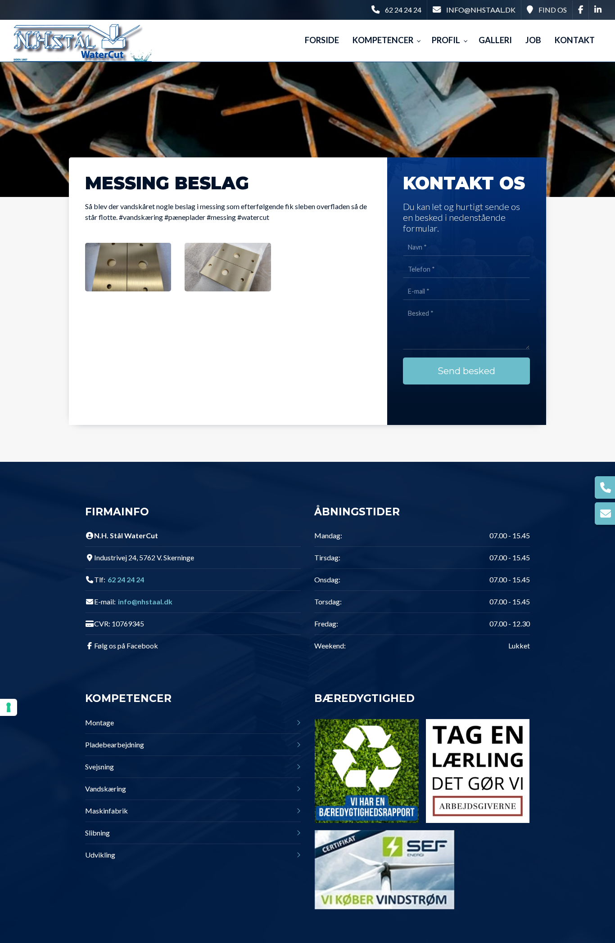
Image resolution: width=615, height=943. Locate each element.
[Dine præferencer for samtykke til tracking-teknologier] (8, 707)
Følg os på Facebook (126, 645)
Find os (552, 9)
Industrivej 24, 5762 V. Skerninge (144, 557)
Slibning (97, 832)
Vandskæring (105, 788)
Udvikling (100, 854)
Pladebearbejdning (114, 744)
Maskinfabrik (106, 810)
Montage (99, 722)
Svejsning (99, 766)
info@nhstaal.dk (481, 9)
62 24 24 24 (403, 9)
